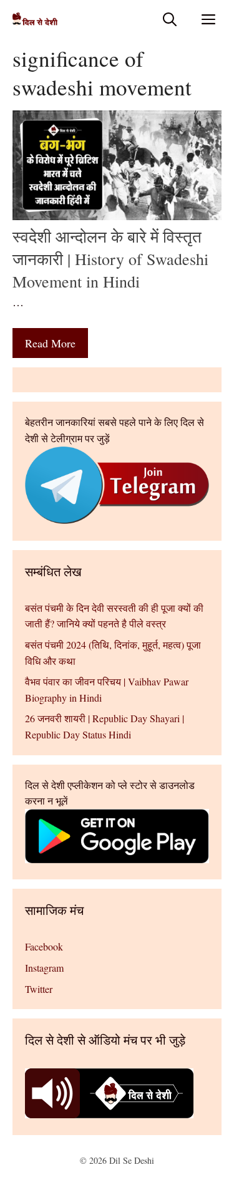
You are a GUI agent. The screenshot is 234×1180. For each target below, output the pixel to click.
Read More (50, 343)
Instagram (44, 967)
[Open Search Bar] (169, 19)
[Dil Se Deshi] (34, 19)
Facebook (44, 946)
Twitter (38, 988)
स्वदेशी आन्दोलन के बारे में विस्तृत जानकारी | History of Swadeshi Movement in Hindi (110, 259)
